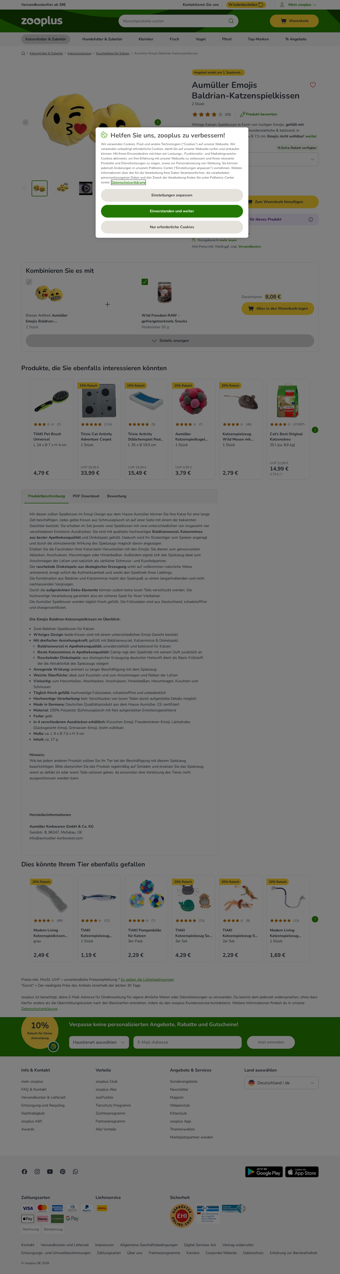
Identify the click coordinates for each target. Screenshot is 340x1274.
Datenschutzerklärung (128, 182)
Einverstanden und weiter (172, 211)
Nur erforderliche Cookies (172, 227)
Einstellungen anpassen (171, 195)
